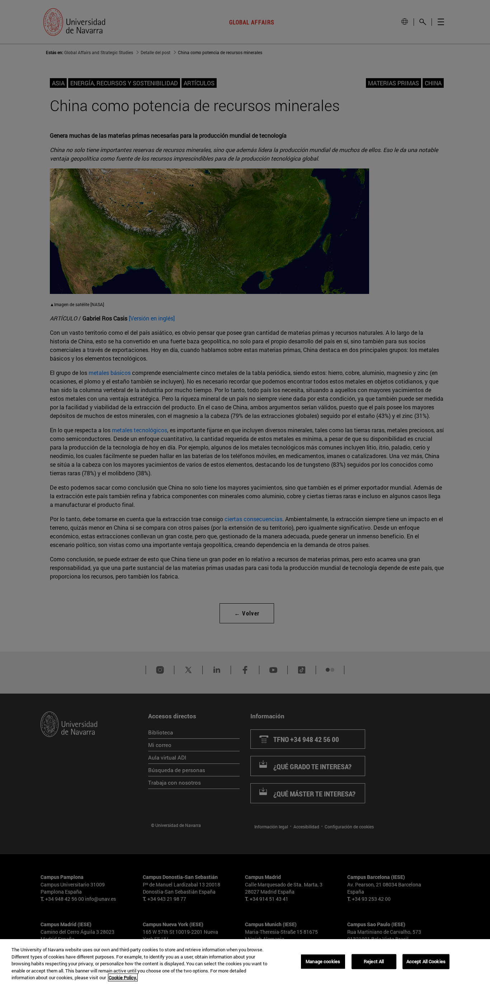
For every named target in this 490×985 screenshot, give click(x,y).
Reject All (374, 961)
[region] (245, 962)
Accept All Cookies (426, 961)
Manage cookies (323, 961)
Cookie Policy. (123, 977)
